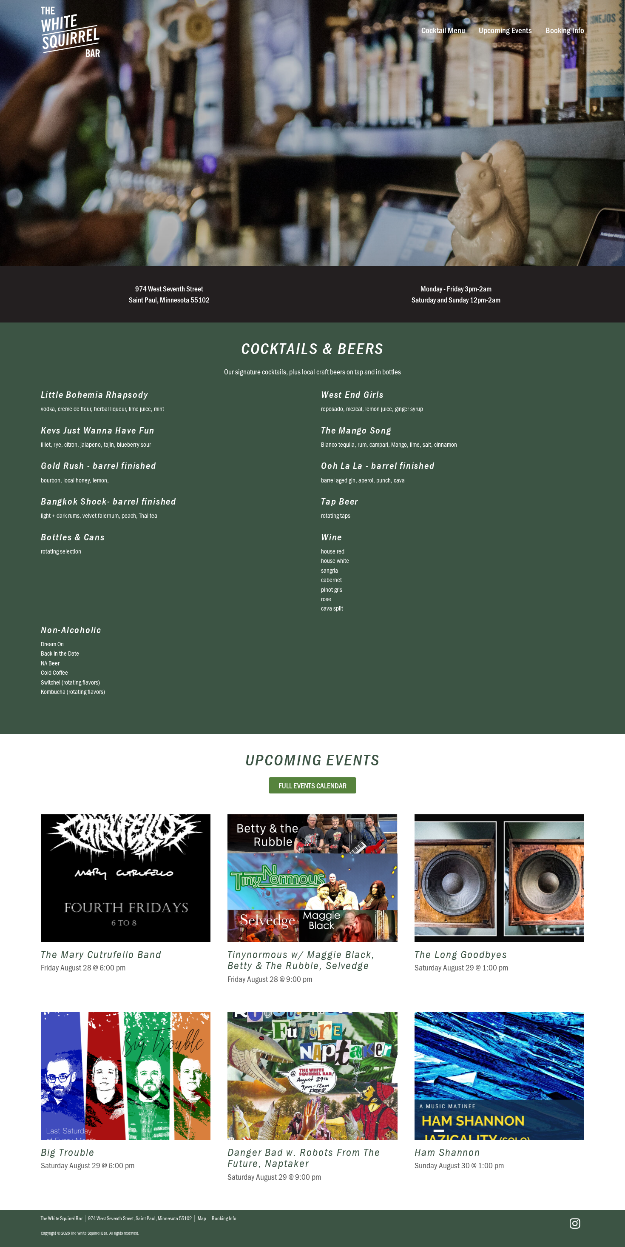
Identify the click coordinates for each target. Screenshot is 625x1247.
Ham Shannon (499, 1102)
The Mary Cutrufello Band (125, 904)
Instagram (575, 1223)
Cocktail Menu (443, 30)
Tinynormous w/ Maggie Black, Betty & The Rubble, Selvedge (312, 904)
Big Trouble (125, 1102)
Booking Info (564, 30)
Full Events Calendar (312, 785)
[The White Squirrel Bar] (197, 31)
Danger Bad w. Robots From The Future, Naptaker (312, 1102)
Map (202, 1218)
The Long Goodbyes (499, 904)
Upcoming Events (505, 30)
